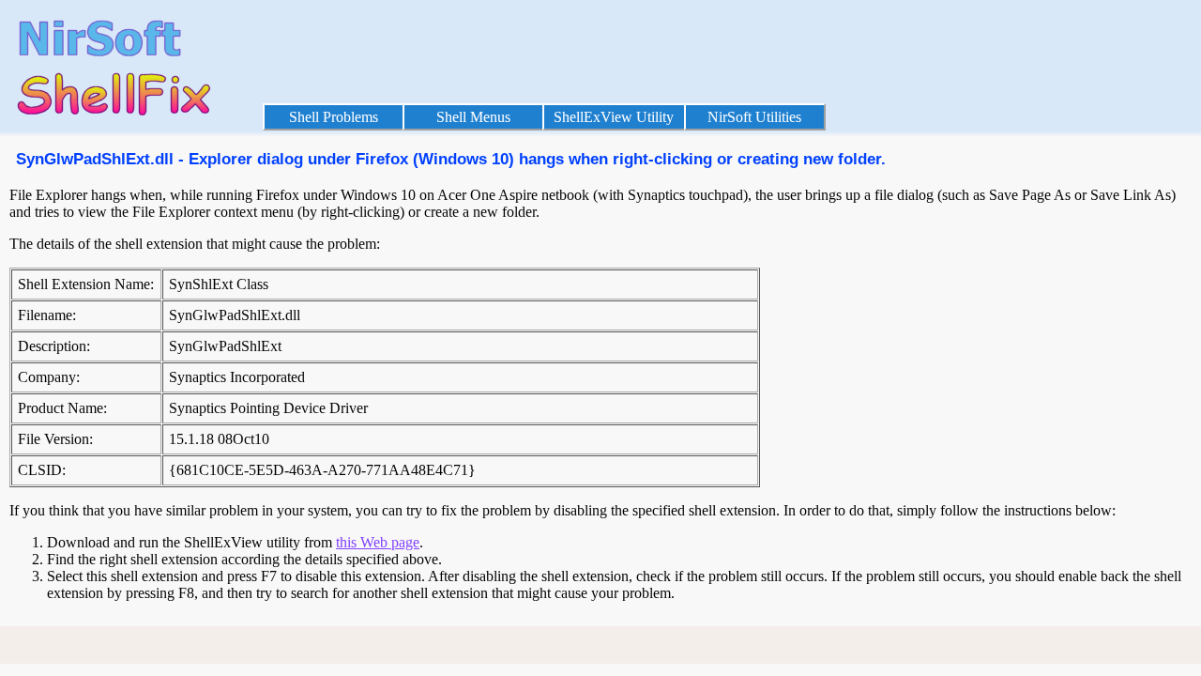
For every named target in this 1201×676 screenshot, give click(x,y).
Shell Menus (473, 117)
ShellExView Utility (614, 117)
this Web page (377, 542)
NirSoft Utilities (754, 117)
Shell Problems (333, 117)
